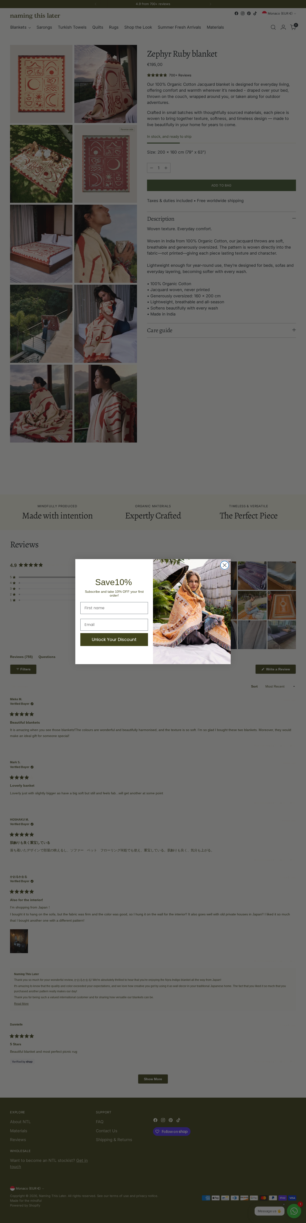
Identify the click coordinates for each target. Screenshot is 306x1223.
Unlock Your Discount (114, 639)
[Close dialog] (224, 565)
